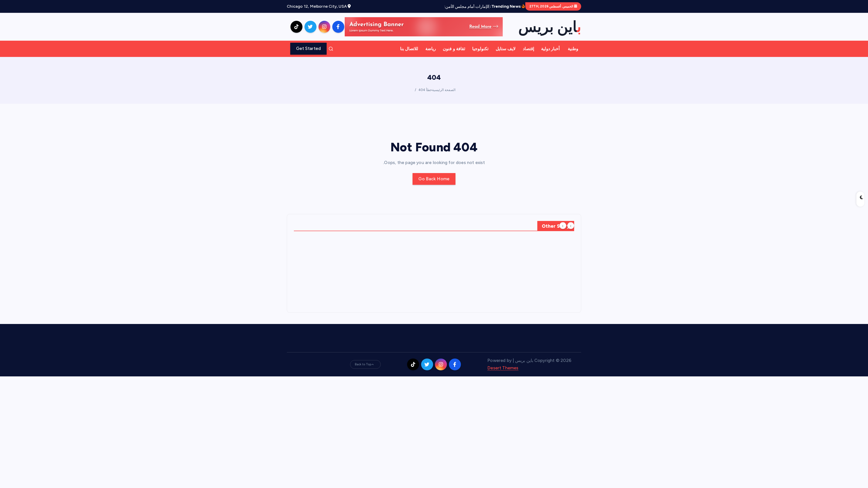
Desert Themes (503, 368)
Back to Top (363, 364)
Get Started (308, 48)
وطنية (573, 48)
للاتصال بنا (409, 48)
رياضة (430, 48)
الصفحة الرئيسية (443, 90)
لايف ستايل (506, 48)
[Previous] (570, 225)
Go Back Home (433, 178)
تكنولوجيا (480, 48)
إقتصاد (528, 48)
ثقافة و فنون (454, 48)
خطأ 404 (425, 90)
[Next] (562, 225)
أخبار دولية (550, 48)
